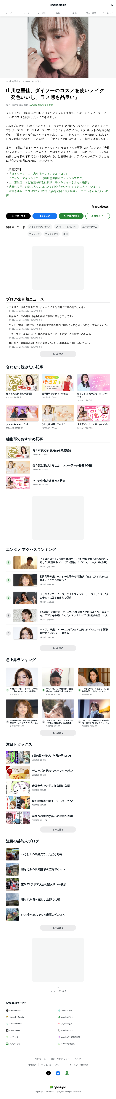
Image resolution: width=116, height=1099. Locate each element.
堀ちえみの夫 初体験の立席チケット (43, 869)
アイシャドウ (51, 234)
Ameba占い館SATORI (70, 1037)
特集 (58, 13)
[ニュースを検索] (112, 5)
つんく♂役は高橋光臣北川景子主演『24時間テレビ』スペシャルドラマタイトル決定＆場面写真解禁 (96, 723)
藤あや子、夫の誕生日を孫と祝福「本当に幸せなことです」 (41, 316)
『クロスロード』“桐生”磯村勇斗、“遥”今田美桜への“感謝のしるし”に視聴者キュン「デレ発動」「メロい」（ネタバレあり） (74, 560)
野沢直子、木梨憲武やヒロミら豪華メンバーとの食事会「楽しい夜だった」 (50, 343)
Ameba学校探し (68, 1043)
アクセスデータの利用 (77, 1064)
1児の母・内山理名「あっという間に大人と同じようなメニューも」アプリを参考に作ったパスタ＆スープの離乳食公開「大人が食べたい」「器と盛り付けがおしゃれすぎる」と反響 (75, 615)
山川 (65, 234)
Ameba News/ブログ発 (41, 104)
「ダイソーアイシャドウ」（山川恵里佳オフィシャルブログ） (47, 178)
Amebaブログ (67, 1017)
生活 (74, 13)
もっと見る (58, 354)
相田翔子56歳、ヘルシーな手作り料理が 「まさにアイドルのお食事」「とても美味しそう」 (24, 723)
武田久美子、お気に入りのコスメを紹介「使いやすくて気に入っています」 (55, 186)
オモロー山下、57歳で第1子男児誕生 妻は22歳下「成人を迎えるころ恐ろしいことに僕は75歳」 (60, 691)
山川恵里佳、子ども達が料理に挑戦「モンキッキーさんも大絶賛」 (49, 182)
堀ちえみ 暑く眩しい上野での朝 (40, 899)
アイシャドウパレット (66, 226)
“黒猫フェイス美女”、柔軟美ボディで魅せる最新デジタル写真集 (59, 721)
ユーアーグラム (89, 226)
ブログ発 (41, 13)
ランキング (107, 13)
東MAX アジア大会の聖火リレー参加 (43, 884)
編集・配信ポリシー (60, 1058)
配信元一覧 (40, 1058)
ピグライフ (13, 1037)
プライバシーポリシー (51, 1064)
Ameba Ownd (15, 1023)
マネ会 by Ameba (16, 1017)
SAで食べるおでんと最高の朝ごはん (43, 914)
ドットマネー (66, 1010)
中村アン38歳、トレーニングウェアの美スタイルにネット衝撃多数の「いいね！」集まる (24, 691)
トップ (8, 13)
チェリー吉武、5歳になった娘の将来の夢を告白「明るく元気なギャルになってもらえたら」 (59, 325)
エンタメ (25, 13)
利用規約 (32, 1064)
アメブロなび (14, 1043)
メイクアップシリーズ (39, 226)
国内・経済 (91, 13)
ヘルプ (78, 1058)
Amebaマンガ (67, 1030)
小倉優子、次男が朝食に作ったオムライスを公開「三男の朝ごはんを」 (47, 307)
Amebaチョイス (16, 1010)
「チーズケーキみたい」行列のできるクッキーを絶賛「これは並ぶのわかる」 (51, 334)
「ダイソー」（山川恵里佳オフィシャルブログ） (39, 173)
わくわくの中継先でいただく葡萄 (41, 854)
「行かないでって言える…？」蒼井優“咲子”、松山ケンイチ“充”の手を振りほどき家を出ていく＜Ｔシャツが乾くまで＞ (95, 692)
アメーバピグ (66, 1023)
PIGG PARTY (14, 1030)
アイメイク (34, 234)
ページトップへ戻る (58, 991)
